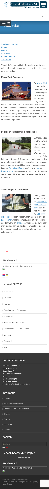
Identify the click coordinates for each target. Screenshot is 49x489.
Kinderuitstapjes (8, 56)
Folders (7, 398)
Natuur (4, 50)
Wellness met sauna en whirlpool (16, 329)
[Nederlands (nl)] (4, 251)
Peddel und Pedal (16, 168)
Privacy (7, 419)
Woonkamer (8, 292)
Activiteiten (6, 53)
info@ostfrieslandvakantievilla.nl (17, 384)
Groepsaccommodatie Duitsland (16, 409)
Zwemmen (6, 59)
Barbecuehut (9, 341)
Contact (7, 430)
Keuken (7, 304)
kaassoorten (6, 220)
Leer (38, 168)
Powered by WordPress (11, 482)
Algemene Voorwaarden (13, 404)
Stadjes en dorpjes (9, 44)
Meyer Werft (42, 83)
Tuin (5, 347)
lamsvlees (20, 223)
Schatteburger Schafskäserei (40, 204)
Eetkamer (7, 298)
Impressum (8, 424)
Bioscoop (7, 335)
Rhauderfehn (7, 171)
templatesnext (7, 484)
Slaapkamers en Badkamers (15, 310)
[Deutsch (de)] (7, 251)
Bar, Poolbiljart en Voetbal (14, 323)
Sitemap (7, 414)
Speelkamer (8, 316)
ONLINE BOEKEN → (24, 457)
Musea (4, 47)
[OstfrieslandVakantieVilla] (19, 5)
